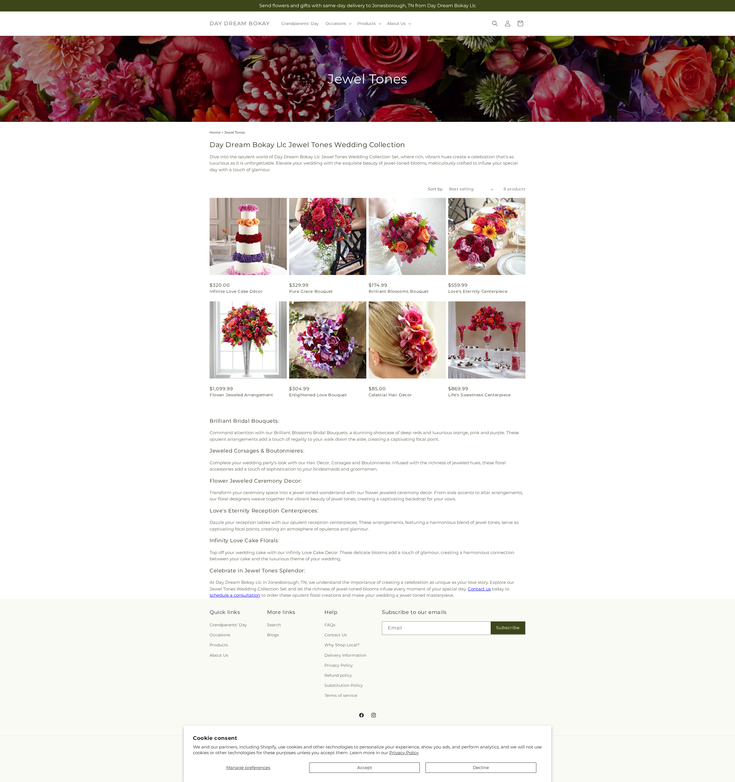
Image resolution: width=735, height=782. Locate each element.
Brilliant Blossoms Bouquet (399, 291)
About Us (219, 655)
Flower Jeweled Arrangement (241, 394)
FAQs (329, 624)
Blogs (273, 634)
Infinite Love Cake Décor (236, 291)
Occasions (220, 634)
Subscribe (508, 627)
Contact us (479, 589)
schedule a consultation (235, 595)
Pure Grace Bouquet (311, 291)
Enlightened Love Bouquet (318, 394)
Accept (364, 767)
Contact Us (335, 634)
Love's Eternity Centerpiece (477, 291)
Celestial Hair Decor (390, 394)
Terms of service (340, 695)
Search (274, 624)
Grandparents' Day (228, 624)
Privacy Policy (404, 752)
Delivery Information (345, 655)
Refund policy (338, 675)
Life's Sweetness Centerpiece (479, 394)
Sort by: (435, 189)
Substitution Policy (343, 685)
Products (219, 645)
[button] (338, 23)
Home (215, 132)
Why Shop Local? (341, 645)
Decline (481, 767)
